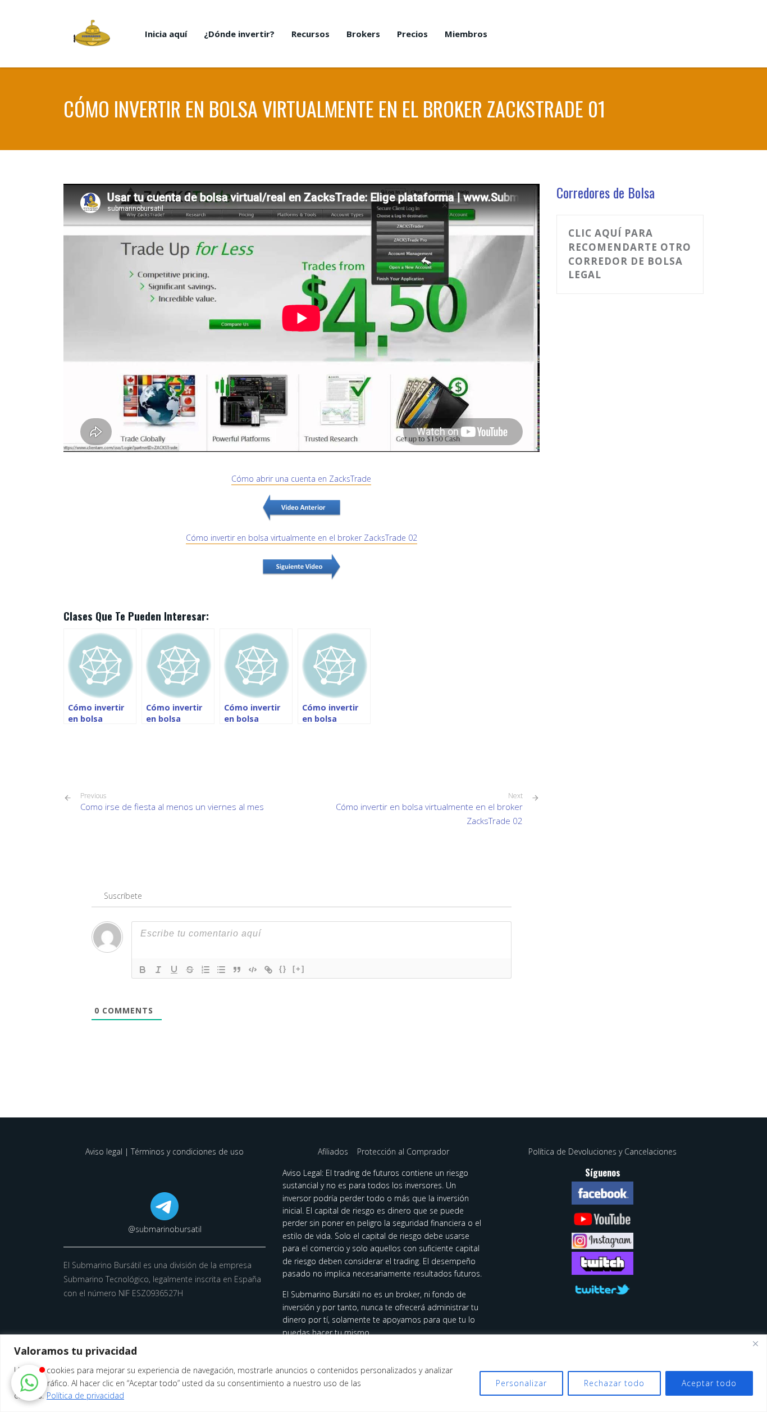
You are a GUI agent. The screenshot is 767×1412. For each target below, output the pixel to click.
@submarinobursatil (165, 1229)
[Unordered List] (221, 969)
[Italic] (158, 969)
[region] (383, 1373)
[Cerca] (755, 1344)
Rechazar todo (614, 1383)
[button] (29, 1383)
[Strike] (190, 969)
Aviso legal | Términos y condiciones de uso (164, 1151)
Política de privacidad (85, 1395)
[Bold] (142, 969)
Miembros (466, 33)
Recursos (310, 33)
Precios (412, 33)
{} (283, 969)
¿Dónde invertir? (239, 33)
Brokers (363, 33)
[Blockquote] (237, 969)
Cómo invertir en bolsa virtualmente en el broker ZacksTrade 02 (429, 813)
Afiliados (334, 1151)
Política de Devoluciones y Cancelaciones (602, 1151)
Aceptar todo (709, 1383)
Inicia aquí (166, 33)
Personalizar (521, 1383)
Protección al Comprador (403, 1151)
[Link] (268, 969)
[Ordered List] (205, 969)
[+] (299, 969)
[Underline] (174, 969)
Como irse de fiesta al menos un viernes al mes (172, 801)
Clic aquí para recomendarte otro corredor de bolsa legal (629, 254)
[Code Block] (253, 969)
